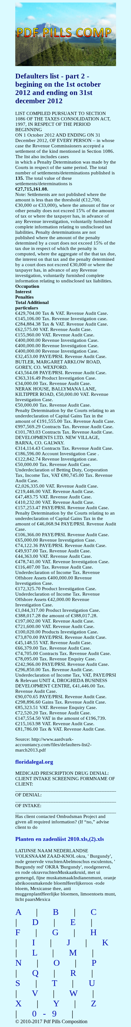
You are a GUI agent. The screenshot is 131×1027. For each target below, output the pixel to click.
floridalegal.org (34, 762)
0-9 (47, 1013)
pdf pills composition (51, 25)
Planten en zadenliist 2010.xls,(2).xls (59, 839)
